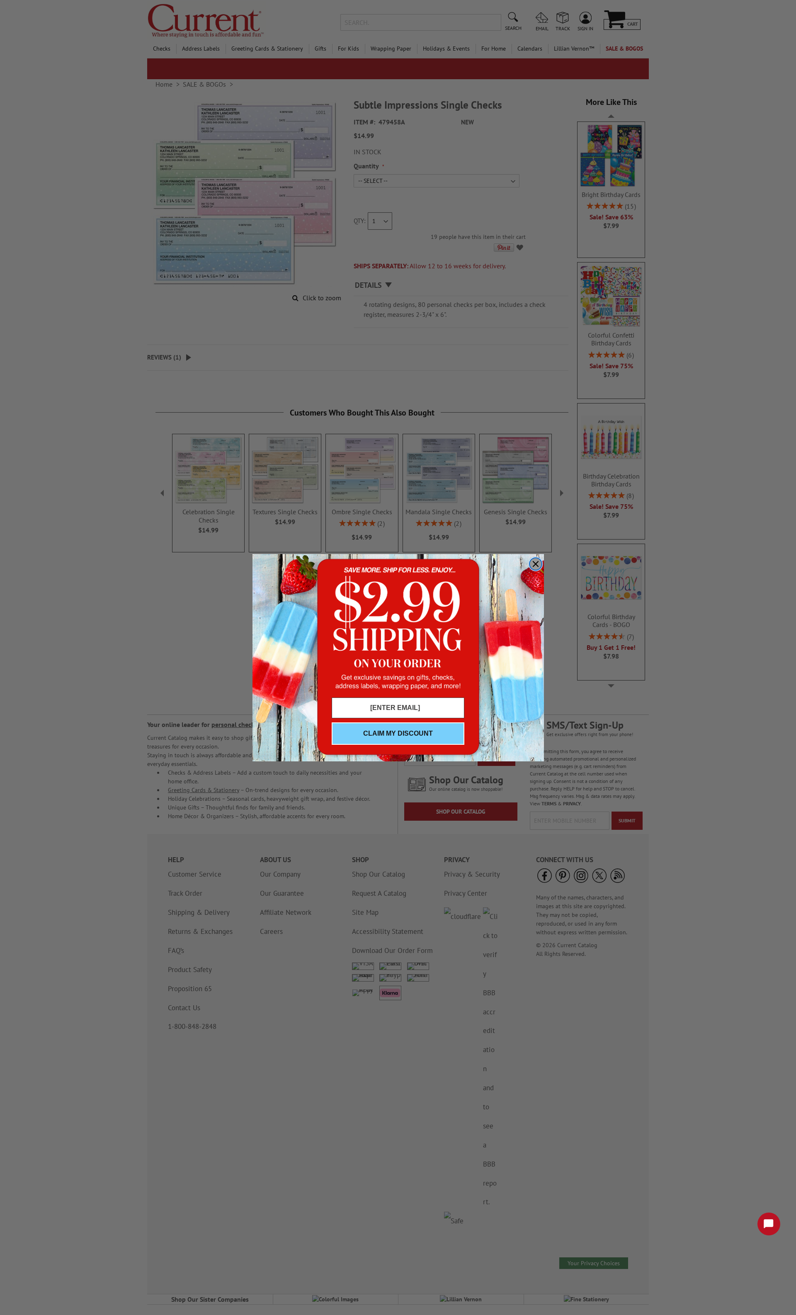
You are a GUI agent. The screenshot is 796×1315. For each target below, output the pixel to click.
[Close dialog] (535, 564)
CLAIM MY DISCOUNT (398, 733)
